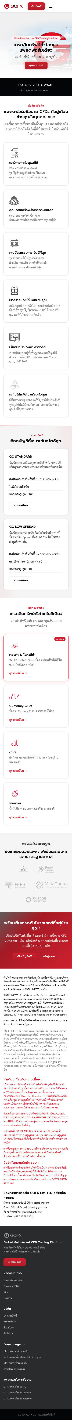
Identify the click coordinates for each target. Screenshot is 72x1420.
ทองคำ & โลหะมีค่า (13, 1279)
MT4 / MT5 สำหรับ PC (14, 1386)
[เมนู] (50, 6)
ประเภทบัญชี (10, 1315)
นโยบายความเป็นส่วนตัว (15, 1351)
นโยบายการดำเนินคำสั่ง (15, 1362)
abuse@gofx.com (38, 1207)
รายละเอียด (21, 505)
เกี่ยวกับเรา (9, 1327)
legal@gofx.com (40, 1202)
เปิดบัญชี (36, 6)
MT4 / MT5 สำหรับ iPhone (17, 1392)
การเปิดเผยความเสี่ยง (14, 1368)
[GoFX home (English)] (13, 6)
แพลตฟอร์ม (9, 1321)
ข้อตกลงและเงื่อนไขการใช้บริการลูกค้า (22, 1357)
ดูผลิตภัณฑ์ (36, 65)
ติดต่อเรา (8, 1333)
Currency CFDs (11, 1286)
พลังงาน (7, 1297)
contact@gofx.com (31, 1211)
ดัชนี (5, 1291)
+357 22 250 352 (23, 1216)
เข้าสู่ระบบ (49, 956)
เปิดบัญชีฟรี (24, 956)
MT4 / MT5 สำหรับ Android (17, 1398)
